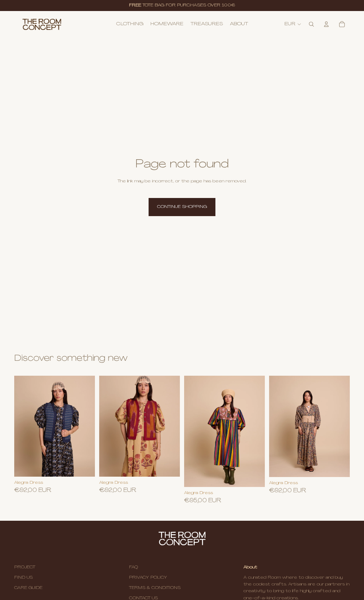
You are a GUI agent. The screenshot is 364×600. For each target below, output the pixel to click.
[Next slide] (257, 431)
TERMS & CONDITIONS (155, 588)
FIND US (23, 577)
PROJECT (24, 567)
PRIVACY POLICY (148, 577)
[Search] (311, 24)
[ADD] (168, 465)
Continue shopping (182, 207)
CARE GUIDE (28, 588)
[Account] (326, 24)
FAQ (133, 567)
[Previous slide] (192, 431)
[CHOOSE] (83, 465)
